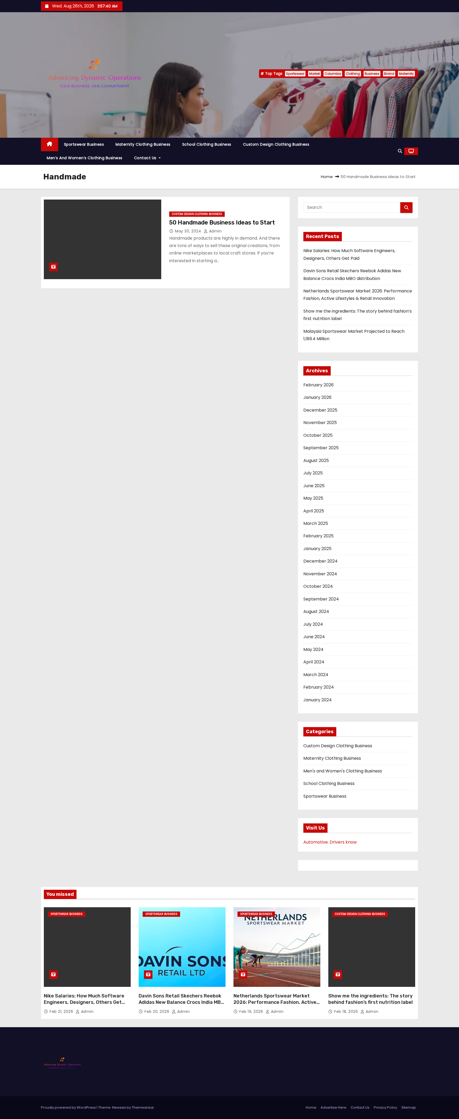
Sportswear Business (84, 144)
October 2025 (318, 435)
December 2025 (320, 410)
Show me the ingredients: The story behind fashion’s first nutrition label (370, 999)
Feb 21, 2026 (62, 1011)
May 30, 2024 (188, 231)
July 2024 (313, 624)
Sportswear (295, 73)
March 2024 (315, 675)
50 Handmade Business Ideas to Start (222, 222)
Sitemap (408, 1107)
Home (327, 176)
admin (215, 231)
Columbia (333, 73)
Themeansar (143, 1107)
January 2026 (317, 397)
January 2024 (317, 700)
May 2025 (313, 498)
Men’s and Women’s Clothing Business (84, 158)
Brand (389, 73)
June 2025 (314, 486)
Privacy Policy (385, 1107)
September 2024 (321, 599)
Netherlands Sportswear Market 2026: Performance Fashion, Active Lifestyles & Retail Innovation (274, 1002)
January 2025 (317, 549)
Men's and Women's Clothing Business (342, 771)
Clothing (353, 73)
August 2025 (316, 460)
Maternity (406, 73)
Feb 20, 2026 (157, 1011)
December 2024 (320, 561)
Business (372, 73)
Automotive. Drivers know (330, 842)
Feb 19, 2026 (251, 1011)
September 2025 (321, 448)
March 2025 (315, 523)
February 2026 (318, 385)
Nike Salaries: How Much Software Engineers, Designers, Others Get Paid (84, 1002)
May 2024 (313, 649)
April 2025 (313, 511)
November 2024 (320, 574)
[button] (400, 151)
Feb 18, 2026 (346, 1011)
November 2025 (320, 423)
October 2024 (318, 586)
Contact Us (146, 158)
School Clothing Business (206, 144)
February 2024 (318, 687)
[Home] (49, 144)
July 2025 (313, 473)
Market (314, 73)
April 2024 (313, 662)
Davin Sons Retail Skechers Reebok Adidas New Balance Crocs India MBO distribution (181, 1002)
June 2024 (314, 637)
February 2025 (318, 536)
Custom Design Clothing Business (276, 144)
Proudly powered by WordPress (69, 1107)
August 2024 (316, 611)
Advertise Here (333, 1107)
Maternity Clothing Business (143, 144)
